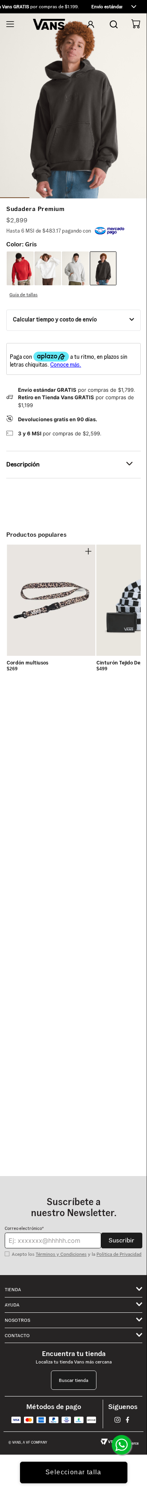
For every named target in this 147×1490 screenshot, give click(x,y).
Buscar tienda (73, 1380)
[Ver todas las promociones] (133, 6)
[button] (73, 6)
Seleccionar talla (73, 1472)
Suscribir (121, 1240)
